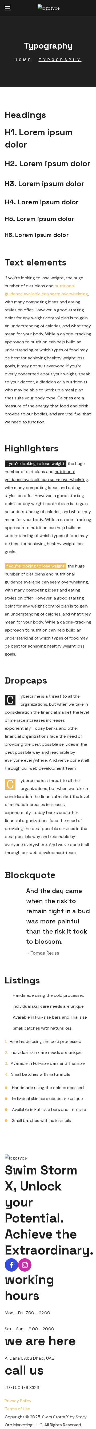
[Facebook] (11, 1265)
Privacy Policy (18, 1401)
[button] (89, 8)
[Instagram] (24, 1265)
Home (23, 59)
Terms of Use (17, 1409)
